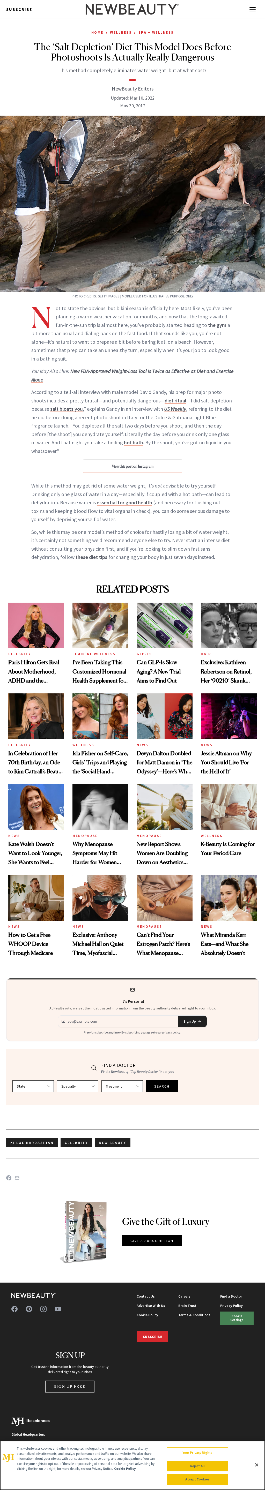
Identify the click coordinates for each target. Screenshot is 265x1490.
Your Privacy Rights (197, 1452)
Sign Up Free (70, 1386)
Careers (184, 1296)
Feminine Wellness (94, 654)
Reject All (197, 1466)
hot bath (133, 442)
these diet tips (91, 557)
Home (97, 32)
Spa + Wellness (156, 32)
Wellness (121, 32)
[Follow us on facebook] (14, 1309)
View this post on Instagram (132, 466)
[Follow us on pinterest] (29, 1309)
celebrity (76, 1142)
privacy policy (171, 1032)
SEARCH (162, 1086)
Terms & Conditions (194, 1315)
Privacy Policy (231, 1305)
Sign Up (189, 1021)
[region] (132, 1465)
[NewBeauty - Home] (132, 9)
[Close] (256, 1465)
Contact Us (146, 1296)
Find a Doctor (231, 1296)
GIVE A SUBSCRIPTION (152, 1240)
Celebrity (19, 654)
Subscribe (19, 9)
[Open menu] (252, 9)
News (142, 745)
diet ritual (175, 400)
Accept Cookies (197, 1479)
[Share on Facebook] (8, 1177)
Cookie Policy (147, 1315)
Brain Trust (187, 1305)
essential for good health (124, 502)
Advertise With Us (151, 1305)
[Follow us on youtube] (58, 1309)
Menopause (85, 835)
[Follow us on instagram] (43, 1309)
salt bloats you (66, 409)
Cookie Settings (236, 1318)
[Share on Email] (17, 1177)
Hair (206, 654)
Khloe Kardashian (32, 1142)
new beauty (112, 1142)
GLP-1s (144, 654)
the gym (217, 325)
